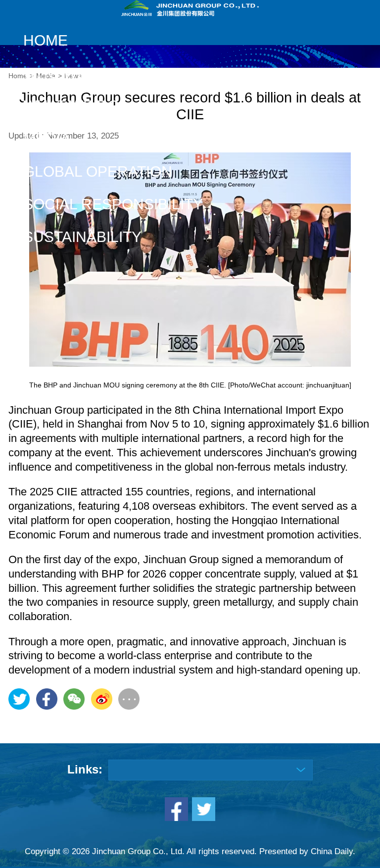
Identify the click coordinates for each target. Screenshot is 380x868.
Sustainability (82, 237)
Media (46, 138)
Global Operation (97, 171)
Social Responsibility (113, 204)
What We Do (71, 105)
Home (45, 40)
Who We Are (72, 73)
